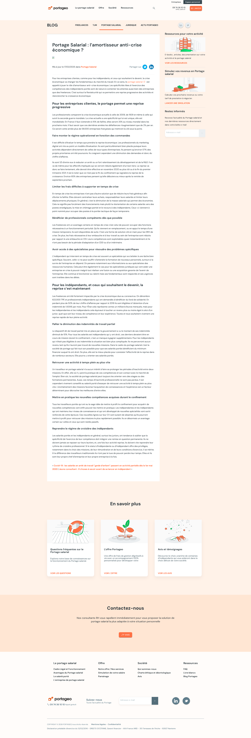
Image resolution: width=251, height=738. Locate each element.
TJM (95, 25)
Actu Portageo (149, 25)
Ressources (127, 7)
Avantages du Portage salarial (68, 673)
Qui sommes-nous (147, 669)
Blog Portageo (190, 676)
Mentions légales (98, 724)
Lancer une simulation (177, 103)
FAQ (185, 669)
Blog (52, 25)
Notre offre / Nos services (111, 669)
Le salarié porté (61, 676)
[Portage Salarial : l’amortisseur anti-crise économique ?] (81, 58)
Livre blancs (189, 673)
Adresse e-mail (173, 132)
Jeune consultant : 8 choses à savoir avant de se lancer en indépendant (95, 469)
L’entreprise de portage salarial (68, 680)
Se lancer (196, 8)
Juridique (131, 25)
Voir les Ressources (176, 63)
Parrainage (103, 676)
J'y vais (125, 635)
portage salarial (135, 81)
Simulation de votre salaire (111, 673)
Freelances (81, 25)
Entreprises (176, 2)
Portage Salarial (111, 25)
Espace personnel (192, 2)
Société (112, 7)
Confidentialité (114, 724)
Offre (101, 7)
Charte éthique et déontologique (154, 673)
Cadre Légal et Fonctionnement (69, 669)
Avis (140, 676)
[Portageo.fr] (60, 8)
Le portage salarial (84, 7)
